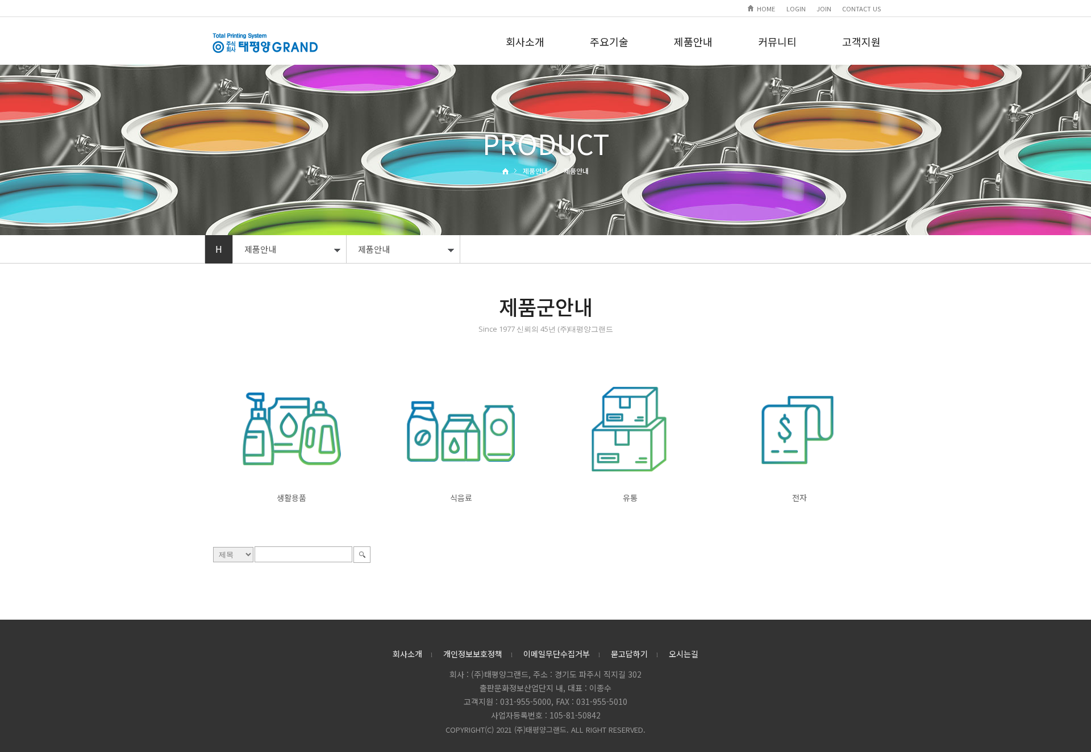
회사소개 (525, 41)
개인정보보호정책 (472, 653)
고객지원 (861, 41)
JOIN (824, 8)
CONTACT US (861, 8)
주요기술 (609, 41)
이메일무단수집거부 (556, 653)
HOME (766, 8)
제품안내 (693, 41)
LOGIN (796, 8)
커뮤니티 (777, 41)
